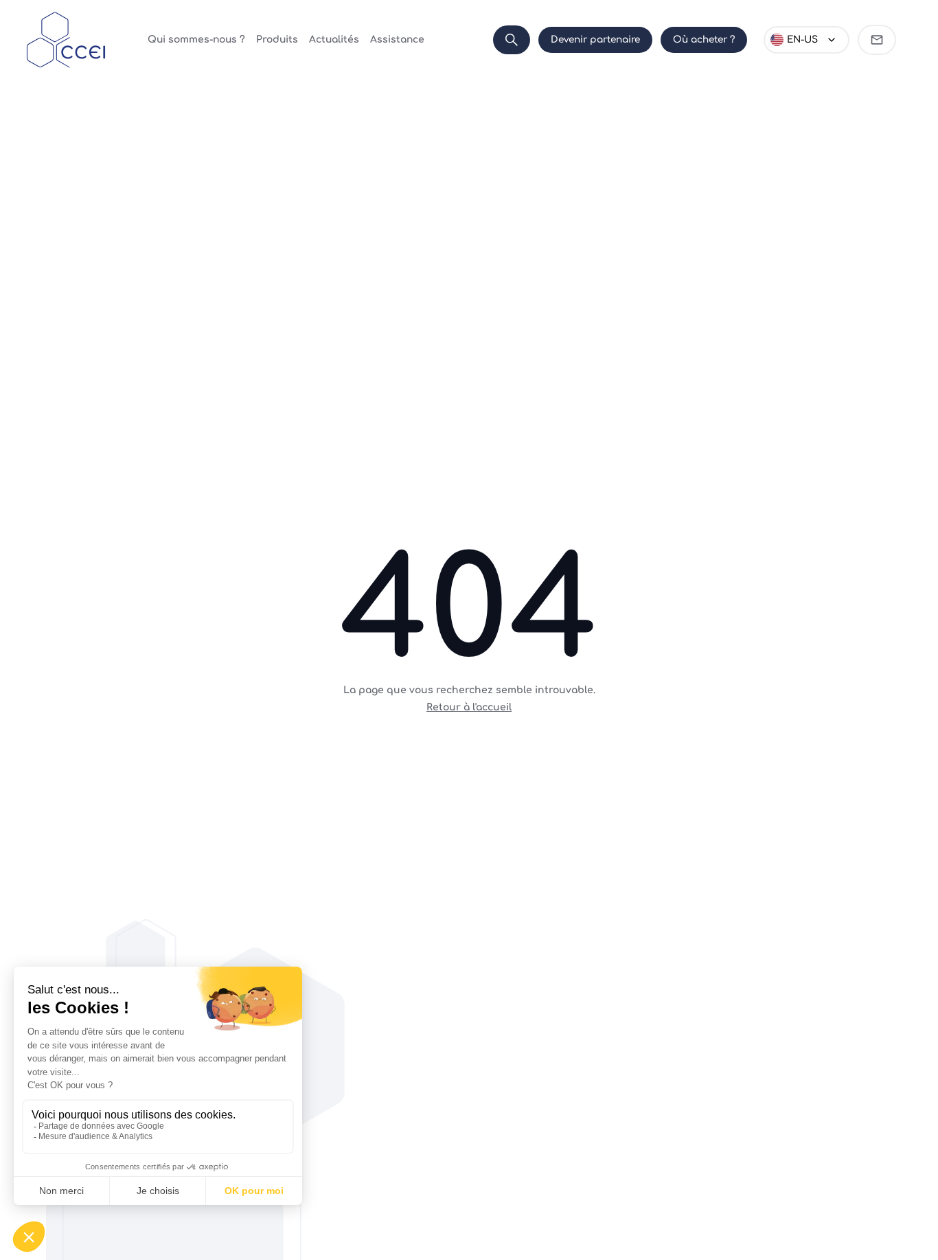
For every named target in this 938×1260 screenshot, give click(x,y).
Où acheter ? (704, 39)
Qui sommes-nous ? (196, 39)
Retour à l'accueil (469, 707)
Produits (277, 39)
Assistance (397, 39)
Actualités (334, 39)
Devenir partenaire (595, 39)
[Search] (511, 39)
